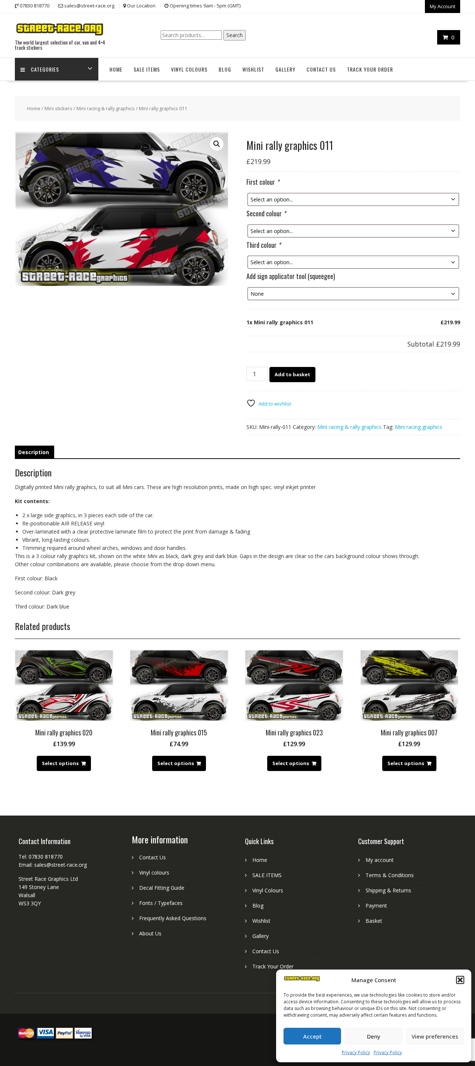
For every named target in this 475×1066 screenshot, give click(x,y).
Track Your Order (370, 69)
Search (234, 35)
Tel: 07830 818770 (41, 856)
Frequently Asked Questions (172, 918)
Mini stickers (58, 108)
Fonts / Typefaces (161, 902)
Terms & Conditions (390, 875)
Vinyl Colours (189, 69)
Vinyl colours (154, 872)
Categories (45, 69)
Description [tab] (33, 452)
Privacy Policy (356, 1052)
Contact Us (321, 69)
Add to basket (292, 374)
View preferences (435, 1036)
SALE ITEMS (147, 69)
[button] (460, 980)
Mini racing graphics (418, 426)
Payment (376, 905)
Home (115, 69)
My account (380, 859)
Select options (60, 763)
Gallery (285, 69)
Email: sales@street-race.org (53, 864)
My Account (442, 6)
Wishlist (253, 69)
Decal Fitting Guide (161, 887)
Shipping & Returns (388, 890)
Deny (373, 1036)
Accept (312, 1036)
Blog (225, 69)
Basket (374, 920)
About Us (150, 933)
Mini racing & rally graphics (105, 108)
